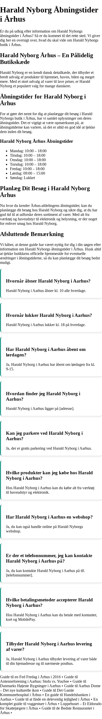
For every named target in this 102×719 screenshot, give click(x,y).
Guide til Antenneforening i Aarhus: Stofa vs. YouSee (39, 679)
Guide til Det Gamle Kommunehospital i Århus (37, 692)
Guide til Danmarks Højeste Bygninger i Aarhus (43, 683)
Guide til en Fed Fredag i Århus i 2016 (30, 677)
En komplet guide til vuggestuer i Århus (49, 701)
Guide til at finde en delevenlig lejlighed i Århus (52, 699)
